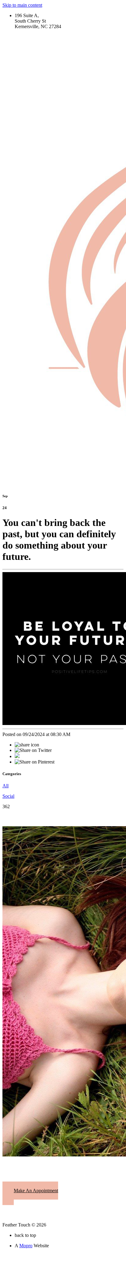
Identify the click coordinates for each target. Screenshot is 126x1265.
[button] (30, 1193)
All (5, 785)
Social (8, 796)
